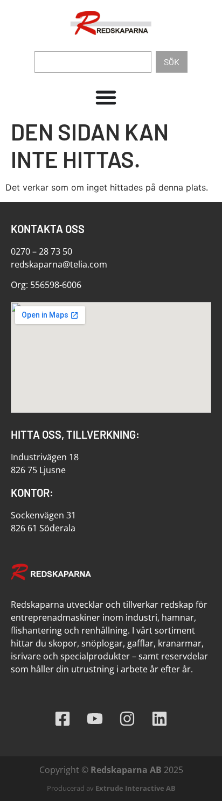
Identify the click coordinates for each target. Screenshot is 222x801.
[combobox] (92, 62)
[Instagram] (127, 718)
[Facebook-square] (62, 718)
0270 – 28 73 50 (41, 251)
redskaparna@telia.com (59, 264)
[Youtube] (95, 718)
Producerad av (111, 788)
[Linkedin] (159, 718)
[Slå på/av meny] (106, 100)
